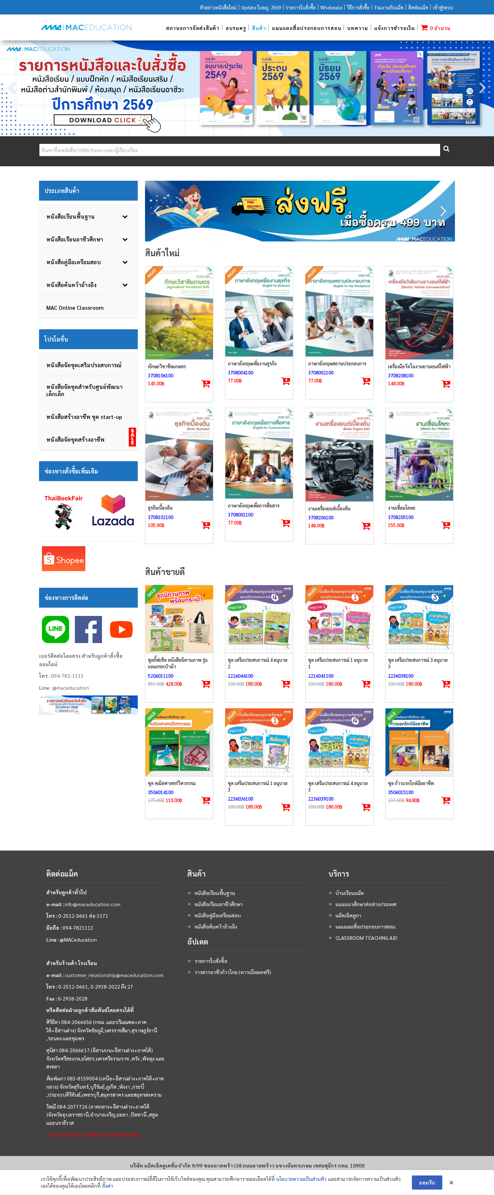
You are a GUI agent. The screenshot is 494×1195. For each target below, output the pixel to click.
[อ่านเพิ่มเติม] (205, 384)
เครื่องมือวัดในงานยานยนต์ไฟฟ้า (419, 366)
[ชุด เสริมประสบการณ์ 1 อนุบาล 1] (339, 619)
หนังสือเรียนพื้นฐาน (215, 893)
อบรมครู (236, 28)
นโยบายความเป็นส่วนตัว (301, 1178)
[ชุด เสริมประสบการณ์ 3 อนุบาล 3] (419, 619)
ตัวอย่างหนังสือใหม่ (218, 7)
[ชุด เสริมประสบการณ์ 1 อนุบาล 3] (259, 742)
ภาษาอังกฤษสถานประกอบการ (337, 363)
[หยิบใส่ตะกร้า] (446, 384)
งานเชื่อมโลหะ (402, 508)
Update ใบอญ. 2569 (261, 7)
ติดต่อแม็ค (418, 7)
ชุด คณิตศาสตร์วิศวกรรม (172, 783)
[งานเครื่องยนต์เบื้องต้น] (339, 454)
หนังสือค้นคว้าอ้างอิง (216, 926)
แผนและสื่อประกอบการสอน (306, 28)
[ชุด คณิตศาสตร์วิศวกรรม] (179, 742)
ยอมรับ (427, 1182)
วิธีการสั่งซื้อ (358, 7)
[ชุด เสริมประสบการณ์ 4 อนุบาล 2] (259, 619)
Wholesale (331, 7)
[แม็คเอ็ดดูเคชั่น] (86, 27)
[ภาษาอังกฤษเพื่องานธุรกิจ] (259, 311)
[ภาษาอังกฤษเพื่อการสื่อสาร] (259, 453)
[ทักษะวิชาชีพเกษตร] (179, 312)
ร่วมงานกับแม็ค (389, 7)
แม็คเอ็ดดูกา (348, 915)
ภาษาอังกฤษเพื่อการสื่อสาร (254, 505)
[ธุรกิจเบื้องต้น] (179, 454)
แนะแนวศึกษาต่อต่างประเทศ (366, 904)
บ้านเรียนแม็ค (350, 893)
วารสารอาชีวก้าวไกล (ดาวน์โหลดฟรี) (233, 972)
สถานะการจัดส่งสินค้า (193, 28)
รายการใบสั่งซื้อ (301, 7)
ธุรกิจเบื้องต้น (160, 508)
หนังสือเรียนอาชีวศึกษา (219, 904)
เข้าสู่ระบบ (443, 7)
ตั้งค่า (107, 1185)
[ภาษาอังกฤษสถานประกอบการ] (339, 311)
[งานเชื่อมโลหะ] (419, 454)
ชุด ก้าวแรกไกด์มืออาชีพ (411, 783)
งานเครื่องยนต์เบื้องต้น (329, 508)
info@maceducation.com (92, 904)
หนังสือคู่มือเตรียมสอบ (218, 915)
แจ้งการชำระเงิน (394, 28)
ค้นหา (445, 150)
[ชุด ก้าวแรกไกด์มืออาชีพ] (419, 742)
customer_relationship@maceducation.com (114, 975)
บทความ (357, 28)
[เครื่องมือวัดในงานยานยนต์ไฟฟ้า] (419, 312)
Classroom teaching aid (366, 937)
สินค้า (259, 28)
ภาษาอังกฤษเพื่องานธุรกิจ (252, 363)
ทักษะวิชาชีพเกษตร (167, 366)
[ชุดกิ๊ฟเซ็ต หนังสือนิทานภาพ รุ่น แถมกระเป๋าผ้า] (179, 619)
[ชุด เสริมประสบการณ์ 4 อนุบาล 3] (339, 742)
